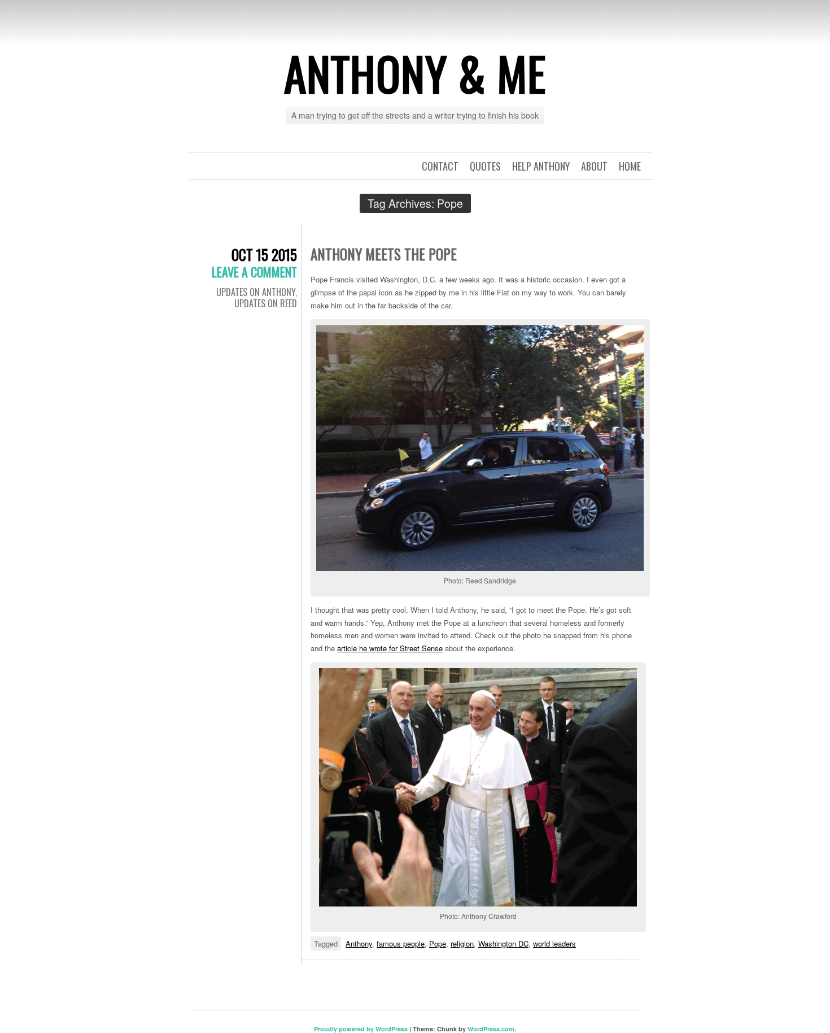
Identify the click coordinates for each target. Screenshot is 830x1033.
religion (462, 943)
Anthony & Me (415, 73)
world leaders (554, 943)
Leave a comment (254, 272)
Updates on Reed (265, 303)
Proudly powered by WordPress (361, 1029)
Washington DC (503, 943)
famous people (401, 943)
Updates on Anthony (255, 292)
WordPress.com (491, 1029)
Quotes (485, 166)
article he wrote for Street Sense (390, 648)
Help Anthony (541, 166)
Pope (437, 943)
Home (630, 166)
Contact (440, 166)
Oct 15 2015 (264, 254)
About (594, 166)
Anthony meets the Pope (384, 253)
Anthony (359, 943)
